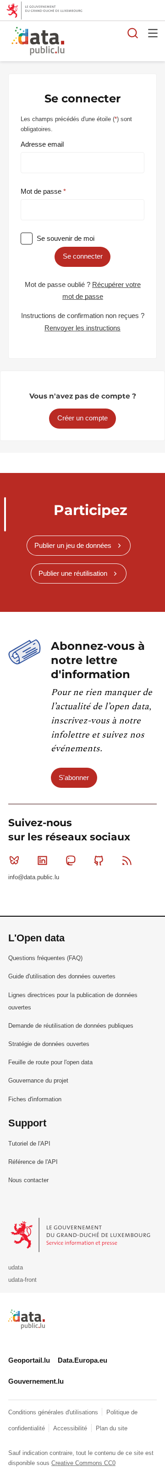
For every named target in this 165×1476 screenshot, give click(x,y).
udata (15, 1267)
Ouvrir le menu (153, 33)
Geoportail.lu (29, 1360)
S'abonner (74, 777)
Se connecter (83, 256)
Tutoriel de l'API (29, 1143)
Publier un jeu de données (72, 545)
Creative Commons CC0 (83, 1463)
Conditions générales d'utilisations (54, 1412)
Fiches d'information (34, 1099)
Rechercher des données (133, 33)
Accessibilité (71, 1428)
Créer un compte (82, 418)
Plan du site (111, 1428)
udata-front (22, 1279)
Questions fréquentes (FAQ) (45, 958)
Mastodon (70, 860)
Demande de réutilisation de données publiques (70, 1025)
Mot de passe (42, 191)
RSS (127, 860)
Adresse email (42, 144)
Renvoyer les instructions (82, 328)
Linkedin (42, 860)
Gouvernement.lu (36, 1381)
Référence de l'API (33, 1161)
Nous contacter (28, 1180)
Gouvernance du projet (38, 1080)
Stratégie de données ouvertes (48, 1044)
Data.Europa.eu (82, 1360)
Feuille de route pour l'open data (50, 1062)
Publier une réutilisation (72, 573)
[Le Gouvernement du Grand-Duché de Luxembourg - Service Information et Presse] (81, 1234)
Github (99, 860)
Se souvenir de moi (65, 238)
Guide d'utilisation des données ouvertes (62, 976)
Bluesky (14, 860)
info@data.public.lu (33, 877)
